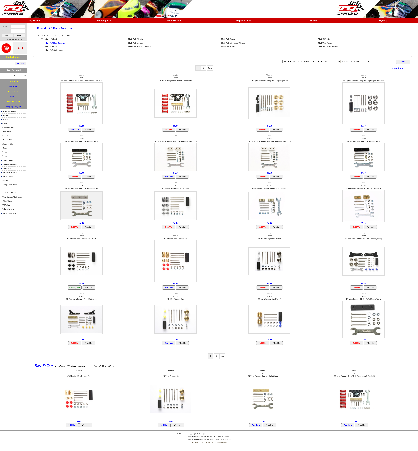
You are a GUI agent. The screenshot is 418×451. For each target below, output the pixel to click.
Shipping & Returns (195, 434)
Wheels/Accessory (9, 209)
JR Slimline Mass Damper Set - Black (81, 239)
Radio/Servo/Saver (9, 164)
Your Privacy (209, 434)
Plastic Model (7, 160)
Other (4, 148)
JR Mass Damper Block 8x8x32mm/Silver (81, 188)
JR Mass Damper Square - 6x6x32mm (263, 376)
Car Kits (5, 123)
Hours (237, 434)
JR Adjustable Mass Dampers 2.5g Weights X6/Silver (363, 81)
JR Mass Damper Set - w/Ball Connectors (175, 81)
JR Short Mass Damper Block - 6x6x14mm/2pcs (269, 188)
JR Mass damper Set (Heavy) (269, 299)
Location (230, 434)
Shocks (5, 181)
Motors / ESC (7, 144)
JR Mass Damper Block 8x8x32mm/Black (363, 141)
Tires (4, 189)
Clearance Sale (8, 128)
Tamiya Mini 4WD (9, 185)
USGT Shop (7, 201)
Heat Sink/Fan (8, 140)
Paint (4, 152)
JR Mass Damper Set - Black (269, 239)
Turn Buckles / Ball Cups (12, 197)
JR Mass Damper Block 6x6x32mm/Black (81, 141)
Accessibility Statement (178, 434)
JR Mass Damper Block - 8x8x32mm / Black (363, 299)
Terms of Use (220, 434)
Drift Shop (6, 132)
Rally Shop (6, 168)
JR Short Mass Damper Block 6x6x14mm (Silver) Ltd (175, 141)
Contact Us (245, 434)
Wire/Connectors (9, 213)
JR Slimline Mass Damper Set (175, 239)
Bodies (5, 119)
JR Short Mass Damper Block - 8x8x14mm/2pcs (363, 188)
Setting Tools (7, 176)
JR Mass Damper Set (175, 299)
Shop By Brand (14, 70)
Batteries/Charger (9, 111)
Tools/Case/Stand (9, 193)
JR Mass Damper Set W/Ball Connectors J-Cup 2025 (81, 81)
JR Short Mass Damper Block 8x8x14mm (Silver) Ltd (269, 141)
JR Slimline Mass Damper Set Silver (175, 188)
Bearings (5, 115)
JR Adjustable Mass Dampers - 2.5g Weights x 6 (269, 81)
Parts (4, 156)
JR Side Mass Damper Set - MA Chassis (81, 299)
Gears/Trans (7, 136)
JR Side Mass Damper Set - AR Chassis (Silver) (363, 239)
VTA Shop (6, 205)
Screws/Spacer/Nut (9, 172)
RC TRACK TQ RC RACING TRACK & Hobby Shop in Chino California (14, 7)
